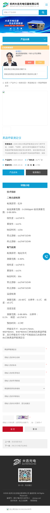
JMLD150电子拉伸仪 (19, 446)
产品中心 (13, 83)
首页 (6, 83)
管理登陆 (33, 501)
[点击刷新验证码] (23, 417)
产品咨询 (13, 172)
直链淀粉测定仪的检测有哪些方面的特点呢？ (21, 74)
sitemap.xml (36, 498)
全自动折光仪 (17, 442)
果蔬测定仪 (32, 83)
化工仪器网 (23, 501)
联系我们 (37, 172)
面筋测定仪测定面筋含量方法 (15, 69)
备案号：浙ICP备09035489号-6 (18, 498)
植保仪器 (22, 83)
